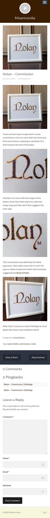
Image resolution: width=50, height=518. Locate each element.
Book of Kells (23, 272)
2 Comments (24, 79)
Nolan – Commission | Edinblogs (18, 384)
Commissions (19, 337)
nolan (33, 344)
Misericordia (25, 18)
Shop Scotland (38, 357)
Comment (8, 416)
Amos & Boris (12, 357)
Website (7, 485)
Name (6, 458)
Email (6, 471)
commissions (24, 344)
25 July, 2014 (9, 79)
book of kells (12, 344)
